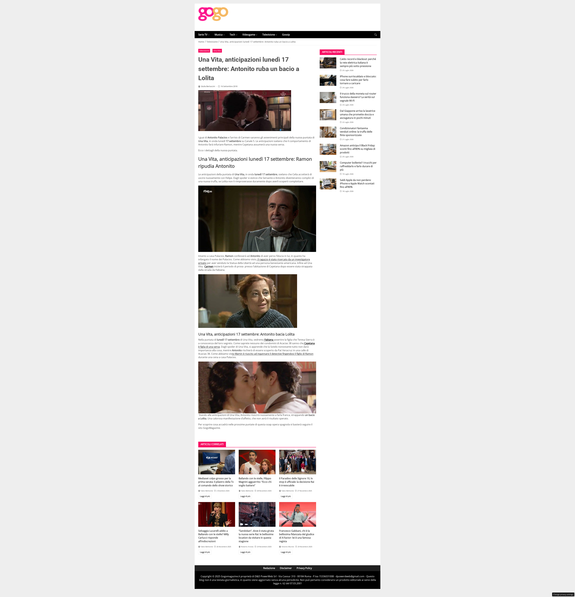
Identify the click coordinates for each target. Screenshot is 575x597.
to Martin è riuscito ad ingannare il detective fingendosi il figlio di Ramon (272, 353)
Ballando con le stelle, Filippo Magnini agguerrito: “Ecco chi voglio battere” (255, 482)
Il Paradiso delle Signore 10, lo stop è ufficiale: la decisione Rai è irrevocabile (296, 482)
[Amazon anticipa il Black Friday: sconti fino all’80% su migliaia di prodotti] (328, 149)
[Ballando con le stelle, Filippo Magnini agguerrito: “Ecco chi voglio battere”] (257, 462)
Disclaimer (286, 568)
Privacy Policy (304, 568)
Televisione (268, 34)
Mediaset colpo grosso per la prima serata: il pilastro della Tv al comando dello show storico (216, 482)
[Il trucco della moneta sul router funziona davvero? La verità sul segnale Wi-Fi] (328, 97)
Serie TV (202, 34)
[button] (375, 34)
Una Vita (217, 50)
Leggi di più (205, 496)
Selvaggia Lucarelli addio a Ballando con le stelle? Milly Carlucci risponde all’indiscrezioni (213, 536)
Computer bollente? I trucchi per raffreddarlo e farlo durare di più (358, 166)
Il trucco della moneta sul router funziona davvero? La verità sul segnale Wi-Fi (358, 97)
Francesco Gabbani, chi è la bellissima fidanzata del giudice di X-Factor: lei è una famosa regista (296, 536)
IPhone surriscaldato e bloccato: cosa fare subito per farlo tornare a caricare (358, 80)
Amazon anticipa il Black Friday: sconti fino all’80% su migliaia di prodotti (357, 149)
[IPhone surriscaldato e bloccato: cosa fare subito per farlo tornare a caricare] (328, 80)
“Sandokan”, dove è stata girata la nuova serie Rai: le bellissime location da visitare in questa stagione (256, 536)
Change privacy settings (563, 594)
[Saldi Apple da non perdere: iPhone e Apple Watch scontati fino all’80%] (328, 183)
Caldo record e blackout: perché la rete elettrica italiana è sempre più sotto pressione (358, 62)
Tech (232, 34)
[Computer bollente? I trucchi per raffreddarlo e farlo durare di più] (328, 166)
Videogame (248, 34)
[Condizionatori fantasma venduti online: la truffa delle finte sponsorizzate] (328, 132)
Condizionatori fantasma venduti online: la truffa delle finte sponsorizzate (356, 132)
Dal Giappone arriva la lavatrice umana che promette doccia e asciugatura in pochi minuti (357, 114)
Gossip (286, 34)
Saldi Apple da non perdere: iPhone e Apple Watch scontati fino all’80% (357, 183)
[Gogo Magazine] (213, 17)
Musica (219, 34)
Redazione (269, 568)
